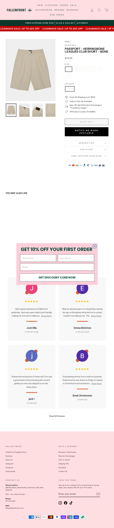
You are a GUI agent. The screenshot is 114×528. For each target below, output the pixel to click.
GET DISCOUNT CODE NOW (57, 277)
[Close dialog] (95, 246)
